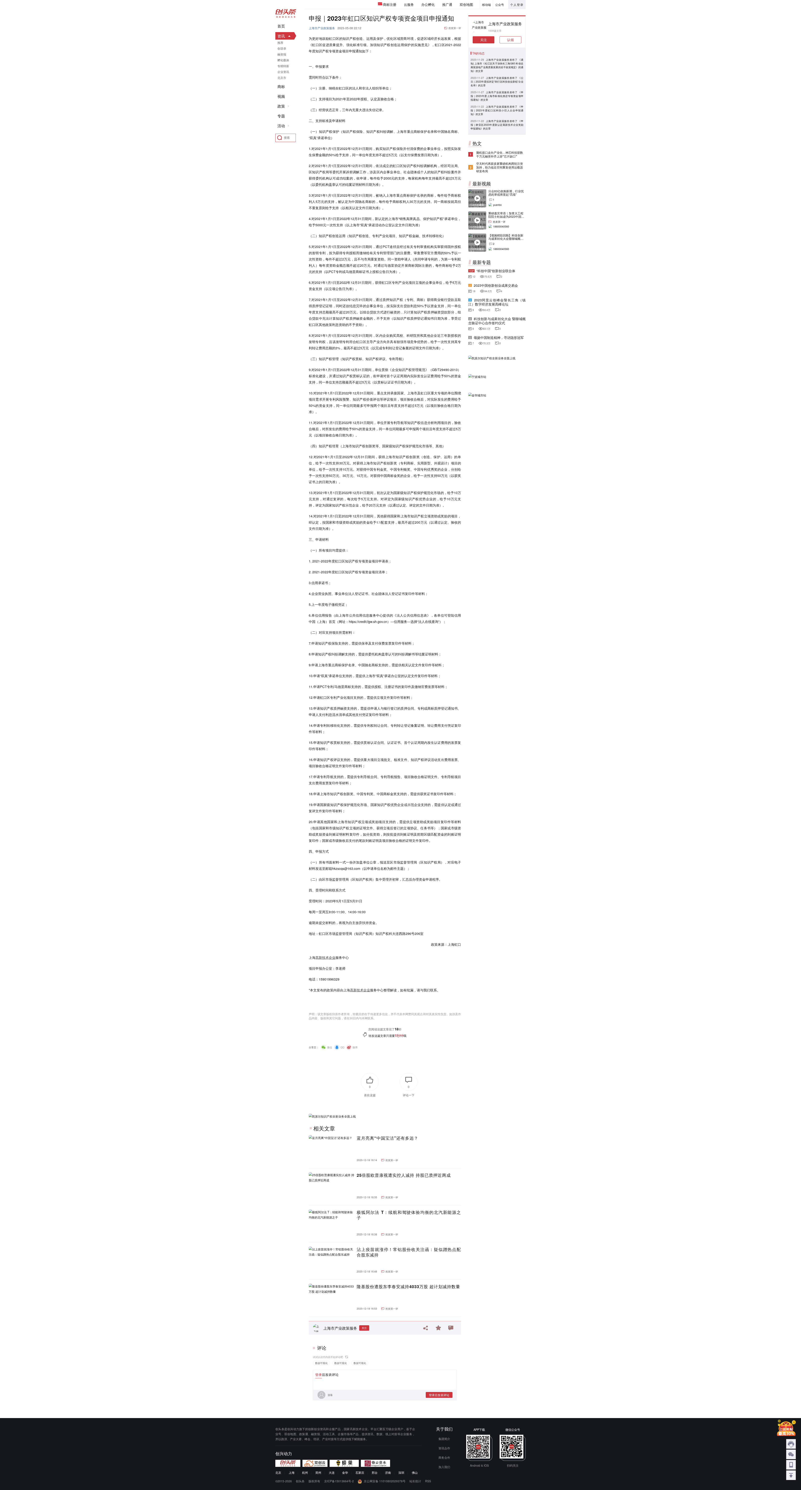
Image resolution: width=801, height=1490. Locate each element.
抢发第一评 (454, 28)
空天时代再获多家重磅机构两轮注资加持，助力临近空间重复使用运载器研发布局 (499, 167)
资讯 (281, 36)
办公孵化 (428, 4)
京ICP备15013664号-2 (339, 1481)
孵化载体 (283, 60)
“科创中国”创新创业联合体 (495, 270)
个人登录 (517, 5)
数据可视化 (321, 1363)
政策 (281, 106)
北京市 (281, 77)
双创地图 (466, 4)
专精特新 (283, 66)
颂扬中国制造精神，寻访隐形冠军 (499, 337)
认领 (510, 39)
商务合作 (444, 1457)
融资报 (281, 54)
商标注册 (389, 4)
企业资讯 (283, 72)
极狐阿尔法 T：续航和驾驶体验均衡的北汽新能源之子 (409, 1215)
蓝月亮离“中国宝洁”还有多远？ (387, 1138)
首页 (281, 26)
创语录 (281, 48)
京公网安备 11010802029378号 (385, 1481)
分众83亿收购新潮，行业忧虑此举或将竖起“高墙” (506, 192)
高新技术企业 (325, 957)
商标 (281, 86)
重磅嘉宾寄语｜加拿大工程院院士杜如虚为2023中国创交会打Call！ (506, 216)
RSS (428, 1481)
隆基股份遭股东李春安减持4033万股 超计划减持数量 (408, 1286)
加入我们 (444, 1467)
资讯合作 (444, 1448)
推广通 (447, 4)
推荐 (280, 42)
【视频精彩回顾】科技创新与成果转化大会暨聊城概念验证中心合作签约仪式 (505, 238)
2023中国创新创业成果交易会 (496, 285)
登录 (318, 1374)
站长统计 (415, 1481)
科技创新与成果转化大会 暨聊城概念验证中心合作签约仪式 (497, 320)
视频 (281, 96)
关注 (364, 1328)
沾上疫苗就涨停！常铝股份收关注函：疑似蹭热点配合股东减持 (409, 1252)
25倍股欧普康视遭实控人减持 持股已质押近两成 (404, 1175)
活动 (281, 125)
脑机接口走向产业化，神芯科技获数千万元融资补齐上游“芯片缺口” (499, 154)
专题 (281, 116)
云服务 (409, 4)
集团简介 (444, 1439)
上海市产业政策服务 (322, 28)
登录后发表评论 (439, 1395)
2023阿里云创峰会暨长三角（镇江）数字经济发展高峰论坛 (497, 302)
